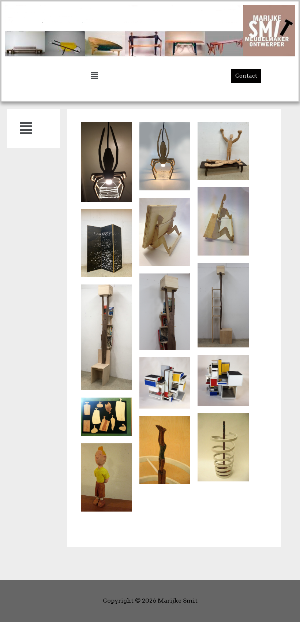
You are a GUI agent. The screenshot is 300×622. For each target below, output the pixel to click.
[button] (246, 76)
